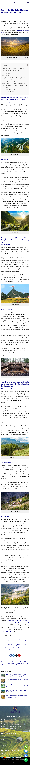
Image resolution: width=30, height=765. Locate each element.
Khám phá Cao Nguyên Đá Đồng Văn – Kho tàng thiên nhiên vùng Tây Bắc (16, 675)
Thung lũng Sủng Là (10, 91)
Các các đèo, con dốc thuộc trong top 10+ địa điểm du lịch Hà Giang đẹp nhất (14, 69)
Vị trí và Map (4, 745)
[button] (25, 65)
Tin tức (3, 7)
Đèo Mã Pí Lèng (9, 72)
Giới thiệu (3, 736)
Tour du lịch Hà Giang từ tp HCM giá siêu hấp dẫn (16, 645)
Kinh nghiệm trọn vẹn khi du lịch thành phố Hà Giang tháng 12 (17, 696)
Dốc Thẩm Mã (9, 74)
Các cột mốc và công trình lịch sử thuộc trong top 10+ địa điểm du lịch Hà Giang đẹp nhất (14, 76)
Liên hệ (3, 742)
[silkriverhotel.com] (14, 2)
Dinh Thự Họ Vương (11, 81)
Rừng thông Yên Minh (11, 89)
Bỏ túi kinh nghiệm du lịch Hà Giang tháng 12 (17, 680)
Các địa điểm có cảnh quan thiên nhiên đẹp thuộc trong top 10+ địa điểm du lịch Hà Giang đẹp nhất (15, 85)
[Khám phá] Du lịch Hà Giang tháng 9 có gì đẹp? (17, 685)
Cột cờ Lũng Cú (9, 79)
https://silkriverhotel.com (9, 728)
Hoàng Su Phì (9, 93)
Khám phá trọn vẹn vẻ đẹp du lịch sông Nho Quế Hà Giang (17, 691)
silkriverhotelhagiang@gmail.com (11, 726)
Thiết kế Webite (21, 761)
